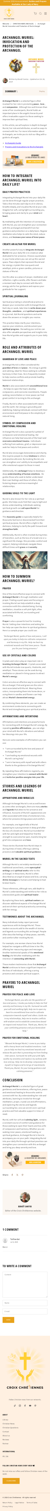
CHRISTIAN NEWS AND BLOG (23, 24)
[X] (17, 1175)
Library (5, 1419)
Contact (6, 1431)
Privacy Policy (8, 1506)
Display (42, 91)
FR (4, 1456)
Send (8, 1320)
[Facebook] (12, 1175)
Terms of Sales (32, 1502)
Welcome (6, 24)
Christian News (9, 1423)
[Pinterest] (22, 1175)
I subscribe (11, 1481)
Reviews (6, 1439)
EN (7, 1456)
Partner (6, 1443)
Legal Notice (19, 1502)
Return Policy (7, 1502)
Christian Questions (10, 1427)
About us (6, 1435)
